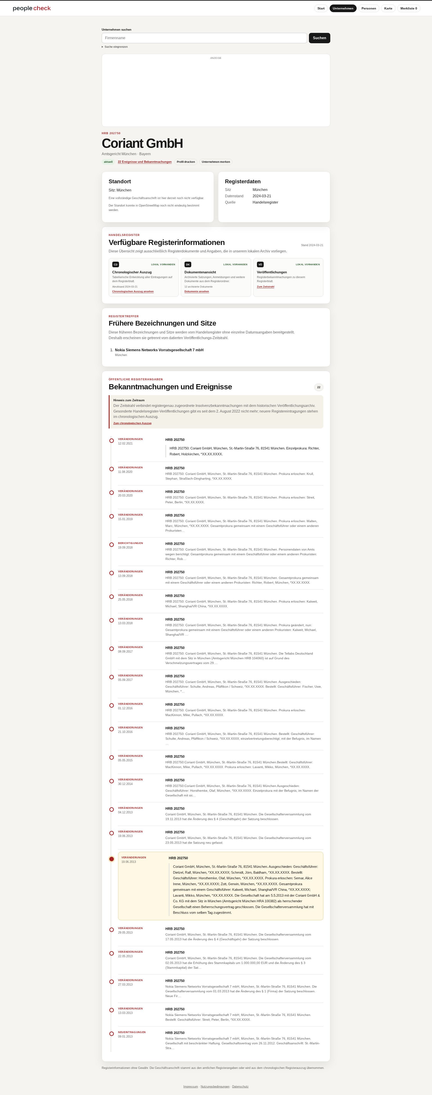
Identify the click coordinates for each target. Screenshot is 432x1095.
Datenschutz (240, 1086)
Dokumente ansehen (196, 291)
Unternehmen (343, 8)
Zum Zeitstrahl (265, 286)
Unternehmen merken (216, 161)
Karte (388, 8)
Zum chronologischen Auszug (132, 423)
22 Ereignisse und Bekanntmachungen (145, 161)
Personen (369, 8)
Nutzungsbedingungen (215, 1086)
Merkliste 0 (408, 8)
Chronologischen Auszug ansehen (133, 291)
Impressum (190, 1086)
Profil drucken (186, 161)
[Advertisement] (216, 92)
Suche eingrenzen (116, 46)
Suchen (319, 38)
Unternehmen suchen (116, 29)
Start (321, 8)
